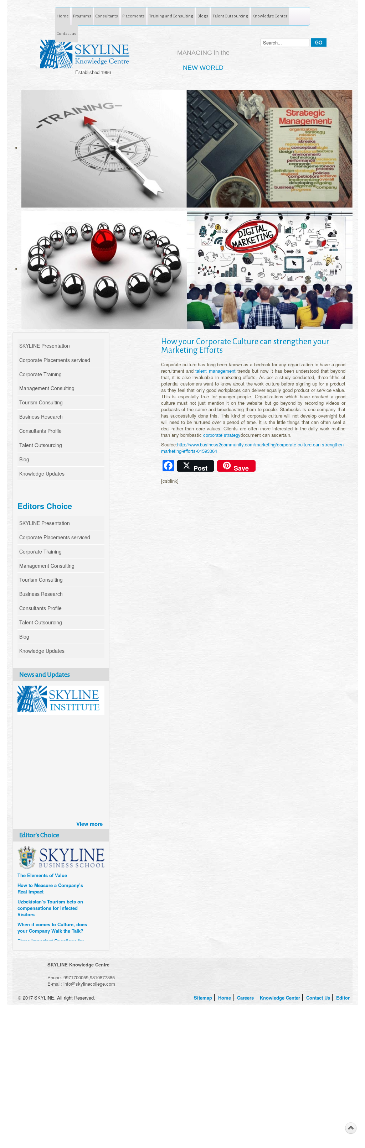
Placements (133, 16)
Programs (82, 16)
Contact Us (318, 997)
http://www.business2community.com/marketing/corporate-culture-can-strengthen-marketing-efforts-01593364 (253, 447)
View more (89, 824)
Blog (24, 459)
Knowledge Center (269, 16)
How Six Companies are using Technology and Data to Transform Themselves (50, 888)
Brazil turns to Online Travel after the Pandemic (48, 869)
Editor (343, 997)
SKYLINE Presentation (44, 345)
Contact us (66, 33)
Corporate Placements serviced (54, 359)
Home (63, 16)
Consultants (107, 16)
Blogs (202, 16)
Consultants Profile (40, 430)
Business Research (41, 416)
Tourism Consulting (41, 402)
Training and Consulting (171, 16)
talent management (215, 370)
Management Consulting (46, 388)
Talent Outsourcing (230, 16)
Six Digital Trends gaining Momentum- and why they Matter (46, 911)
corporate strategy (222, 434)
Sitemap (204, 997)
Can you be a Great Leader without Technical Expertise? (49, 931)
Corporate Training (40, 374)
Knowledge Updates (42, 473)
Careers (246, 997)
